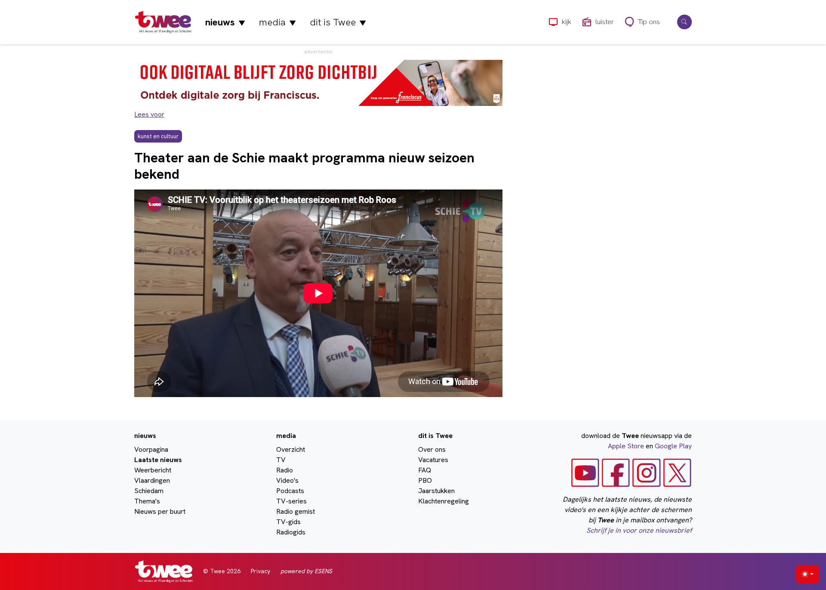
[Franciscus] (318, 82)
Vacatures (433, 459)
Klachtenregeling (443, 501)
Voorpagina (151, 449)
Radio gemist (295, 511)
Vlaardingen (152, 480)
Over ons (432, 449)
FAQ (424, 470)
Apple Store (626, 445)
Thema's (147, 501)
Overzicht (290, 449)
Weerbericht (152, 470)
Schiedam (148, 490)
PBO (425, 480)
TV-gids (288, 521)
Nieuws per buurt (159, 511)
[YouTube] (585, 472)
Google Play (673, 445)
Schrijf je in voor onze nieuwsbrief (639, 530)
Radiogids (290, 532)
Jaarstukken (436, 490)
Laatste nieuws (158, 459)
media (277, 22)
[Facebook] (615, 472)
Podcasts (290, 490)
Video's (287, 480)
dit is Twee (338, 22)
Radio (284, 470)
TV (281, 459)
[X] (677, 472)
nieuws (225, 22)
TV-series (291, 501)
